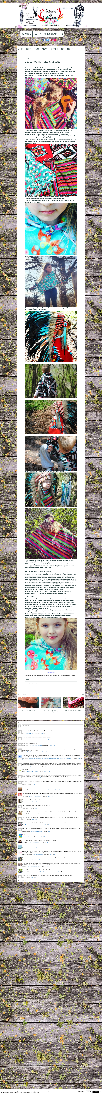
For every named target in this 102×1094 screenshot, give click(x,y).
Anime (63, 49)
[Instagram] (54, 40)
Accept (96, 1091)
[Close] (100, 1091)
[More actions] (76, 58)
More (68, 49)
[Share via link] (36, 683)
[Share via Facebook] (26, 683)
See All (82, 694)
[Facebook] (44, 40)
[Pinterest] (50, 40)
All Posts (21, 49)
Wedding (44, 49)
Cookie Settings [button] (81, 1091)
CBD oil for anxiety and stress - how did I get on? (50, 711)
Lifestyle (36, 49)
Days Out (28, 49)
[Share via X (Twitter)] (29, 683)
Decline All (89, 1091)
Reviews (27, 679)
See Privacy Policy (35, 1092)
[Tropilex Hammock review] (73, 702)
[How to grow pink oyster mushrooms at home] (28, 702)
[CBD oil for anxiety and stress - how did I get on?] (51, 702)
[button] (82, 48)
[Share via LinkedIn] (32, 683)
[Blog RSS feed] (80, 39)
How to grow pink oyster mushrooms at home (27, 711)
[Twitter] (47, 40)
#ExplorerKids (54, 49)
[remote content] (51, 672)
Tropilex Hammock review (73, 710)
